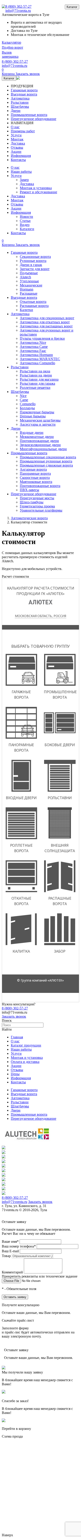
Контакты (18, 160)
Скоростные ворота (35, 478)
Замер (24, 180)
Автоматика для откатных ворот (45, 322)
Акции (16, 151)
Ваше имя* (10, 1241)
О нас (15, 127)
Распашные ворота (34, 306)
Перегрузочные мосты (37, 498)
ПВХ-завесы (29, 490)
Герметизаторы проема (37, 506)
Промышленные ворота (29, 115)
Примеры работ (23, 131)
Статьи (25, 221)
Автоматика (20, 98)
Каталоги (27, 229)
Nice (23, 396)
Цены (15, 1074)
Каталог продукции (26, 1045)
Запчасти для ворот (35, 269)
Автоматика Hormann (36, 355)
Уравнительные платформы (41, 510)
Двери (15, 111)
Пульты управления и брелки (42, 338)
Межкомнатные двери (37, 437)
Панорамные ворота (35, 473)
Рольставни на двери (36, 375)
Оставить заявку (15, 1297)
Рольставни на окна (35, 371)
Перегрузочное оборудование (33, 119)
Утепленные (29, 281)
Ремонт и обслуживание (38, 192)
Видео (24, 225)
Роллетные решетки (35, 387)
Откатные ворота (33, 302)
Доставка (18, 143)
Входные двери (31, 432)
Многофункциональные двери (43, 449)
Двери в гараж (31, 265)
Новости (26, 216)
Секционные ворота (35, 257)
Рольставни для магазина (39, 379)
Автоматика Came (34, 347)
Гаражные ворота (24, 90)
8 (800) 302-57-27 (18, 6)
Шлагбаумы (20, 106)
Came (24, 400)
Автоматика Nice (33, 342)
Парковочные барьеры (37, 412)
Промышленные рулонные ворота (46, 461)
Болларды (27, 408)
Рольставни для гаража (37, 383)
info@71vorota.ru (18, 11)
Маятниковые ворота (36, 482)
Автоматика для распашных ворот (46, 326)
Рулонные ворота (33, 261)
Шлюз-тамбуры (31, 502)
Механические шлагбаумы (40, 420)
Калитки (26, 310)
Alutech (25, 277)
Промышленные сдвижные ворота (46, 465)
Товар (6, 1256)
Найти (7, 1029)
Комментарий (12, 1272)
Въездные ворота (24, 94)
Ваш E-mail (10, 1251)
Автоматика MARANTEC (40, 359)
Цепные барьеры (33, 416)
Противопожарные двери (39, 441)
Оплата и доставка (25, 1062)
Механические (31, 285)
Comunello (28, 404)
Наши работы (21, 171)
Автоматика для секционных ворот (47, 318)
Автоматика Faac (33, 351)
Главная (17, 1037)
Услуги (16, 135)
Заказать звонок (14, 1016)
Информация (21, 156)
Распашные (28, 293)
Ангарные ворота (33, 469)
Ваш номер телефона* (19, 1246)
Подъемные (29, 273)
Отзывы (17, 147)
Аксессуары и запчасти (38, 424)
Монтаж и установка (36, 188)
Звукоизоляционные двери (40, 445)
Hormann (26, 289)
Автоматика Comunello (37, 363)
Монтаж (17, 139)
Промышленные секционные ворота (48, 457)
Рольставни (20, 102)
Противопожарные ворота (40, 486)
